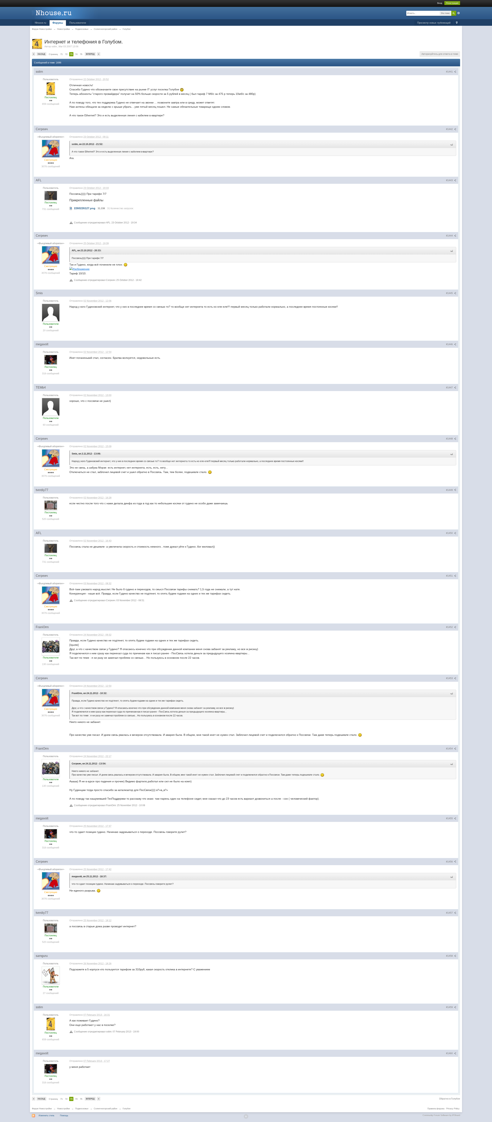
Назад (41, 54)
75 (81, 54)
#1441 (449, 71)
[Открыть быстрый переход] (457, 23)
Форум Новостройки (42, 1108)
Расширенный (458, 13)
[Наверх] (246, 1116)
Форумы (57, 22)
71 (61, 54)
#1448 (449, 438)
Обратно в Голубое (449, 1098)
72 (66, 54)
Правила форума (435, 1108)
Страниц (53, 54)
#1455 (449, 818)
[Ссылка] (79, 268)
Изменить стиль (46, 1115)
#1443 (449, 180)
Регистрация (452, 3)
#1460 (449, 1053)
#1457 (449, 912)
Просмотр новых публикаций (433, 22)
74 (76, 54)
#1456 (449, 861)
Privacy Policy (453, 1108)
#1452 (449, 627)
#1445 (449, 293)
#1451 (449, 575)
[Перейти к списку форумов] (66, 12)
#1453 (449, 678)
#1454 (449, 748)
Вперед (90, 54)
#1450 (449, 533)
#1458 (449, 956)
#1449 (449, 490)
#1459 (449, 1007)
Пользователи (77, 22)
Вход (439, 3)
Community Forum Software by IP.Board (441, 1115)
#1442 (449, 129)
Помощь (64, 1115)
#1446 (449, 344)
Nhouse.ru (40, 22)
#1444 (449, 235)
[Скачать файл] (70, 208)
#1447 (449, 387)
